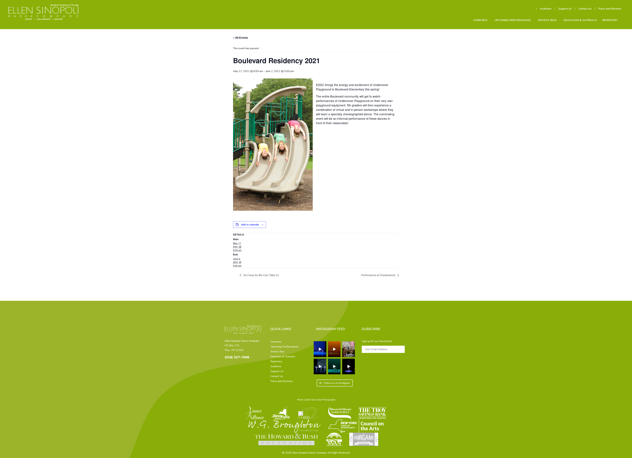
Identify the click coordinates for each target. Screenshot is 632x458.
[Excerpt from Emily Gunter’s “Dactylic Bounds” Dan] (334, 366)
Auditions (546, 9)
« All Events (240, 37)
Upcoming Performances (513, 20)
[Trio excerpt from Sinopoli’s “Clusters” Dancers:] (320, 366)
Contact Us (585, 9)
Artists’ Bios (547, 20)
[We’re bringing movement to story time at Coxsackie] (348, 349)
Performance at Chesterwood (378, 275)
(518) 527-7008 (237, 357)
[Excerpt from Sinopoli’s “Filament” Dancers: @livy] (320, 349)
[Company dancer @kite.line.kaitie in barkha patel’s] (348, 366)
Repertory (610, 20)
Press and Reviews (609, 9)
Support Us (565, 9)
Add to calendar (250, 224)
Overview (480, 20)
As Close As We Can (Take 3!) (261, 275)
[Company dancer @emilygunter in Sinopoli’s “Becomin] (334, 349)
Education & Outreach (580, 20)
